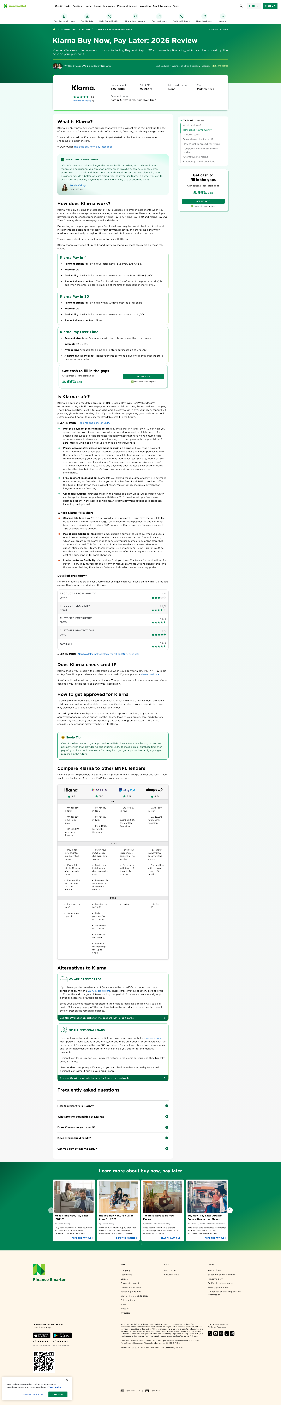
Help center (170, 1270)
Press (123, 1304)
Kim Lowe (106, 66)
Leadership (126, 1274)
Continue (58, 1394)
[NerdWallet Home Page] (15, 6)
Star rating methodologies (134, 1296)
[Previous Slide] (51, 1210)
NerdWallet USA (133, 1391)
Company (125, 1270)
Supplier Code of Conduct (221, 1274)
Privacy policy (215, 1279)
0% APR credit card (99, 990)
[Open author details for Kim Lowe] (60, 66)
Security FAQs (171, 1274)
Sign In (253, 6)
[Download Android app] (62, 1335)
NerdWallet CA (157, 1391)
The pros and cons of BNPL (94, 422)
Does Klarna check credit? (198, 139)
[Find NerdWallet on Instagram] (221, 1333)
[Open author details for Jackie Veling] (56, 66)
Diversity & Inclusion (131, 1287)
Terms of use (214, 1270)
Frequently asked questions (199, 161)
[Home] (54, 29)
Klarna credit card (151, 674)
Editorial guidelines (130, 1291)
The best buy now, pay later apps (93, 146)
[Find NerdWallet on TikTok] (232, 1333)
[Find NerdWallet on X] (210, 1333)
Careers (124, 1279)
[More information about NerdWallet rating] (93, 100)
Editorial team (127, 1300)
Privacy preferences (218, 1287)
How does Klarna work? (197, 129)
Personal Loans (68, 29)
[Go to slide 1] (139, 1244)
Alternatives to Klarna (195, 156)
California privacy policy (221, 1283)
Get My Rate (143, 376)
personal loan (154, 1038)
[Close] (67, 1380)
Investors (125, 1313)
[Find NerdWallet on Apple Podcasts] (227, 1333)
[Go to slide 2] (142, 1244)
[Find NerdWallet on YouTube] (215, 1333)
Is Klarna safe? (191, 134)
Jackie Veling (83, 66)
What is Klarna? (192, 125)
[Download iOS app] (41, 1335)
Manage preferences (33, 1394)
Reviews (86, 29)
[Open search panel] (241, 6)
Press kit (125, 1308)
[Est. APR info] (151, 89)
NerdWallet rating (82, 100)
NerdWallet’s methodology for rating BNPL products (108, 654)
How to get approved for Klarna (201, 144)
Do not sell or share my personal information (225, 1293)
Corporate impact (129, 1283)
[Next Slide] (230, 1210)
